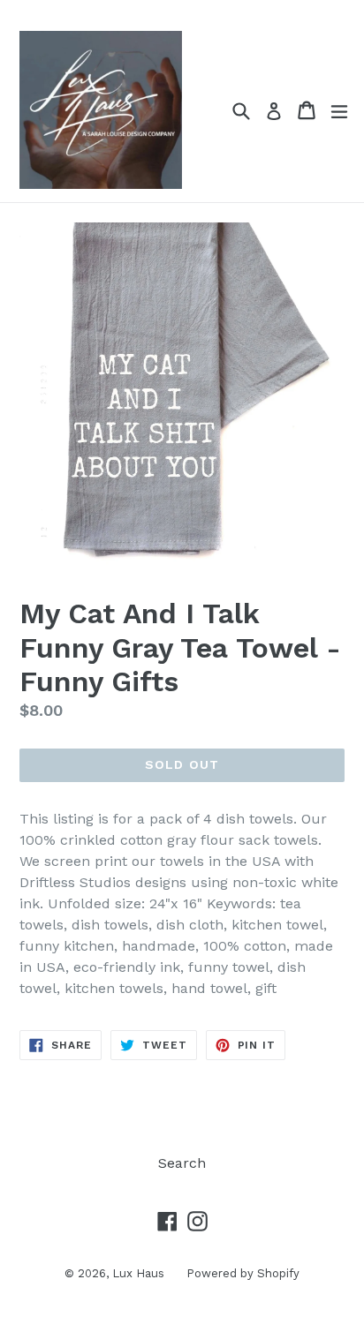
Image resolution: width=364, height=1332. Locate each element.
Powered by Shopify (243, 1273)
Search (182, 1163)
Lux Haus (138, 1273)
